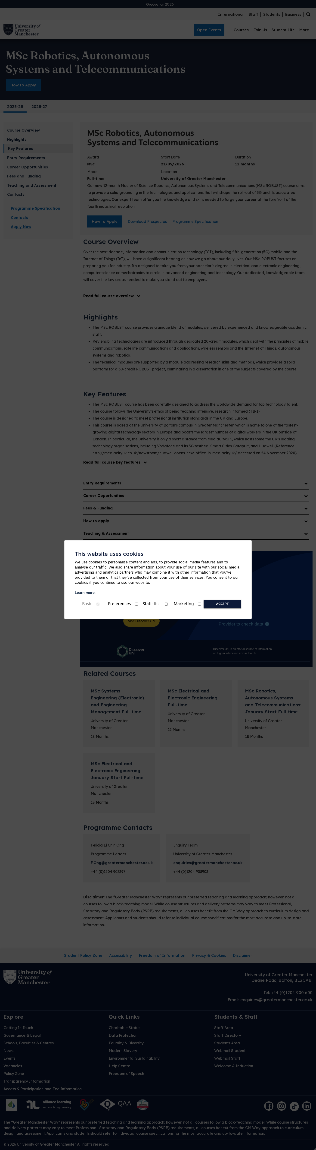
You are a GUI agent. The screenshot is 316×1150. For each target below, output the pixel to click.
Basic (87, 604)
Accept (222, 604)
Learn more (85, 593)
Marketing (184, 604)
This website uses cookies (109, 554)
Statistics (152, 604)
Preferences (119, 604)
